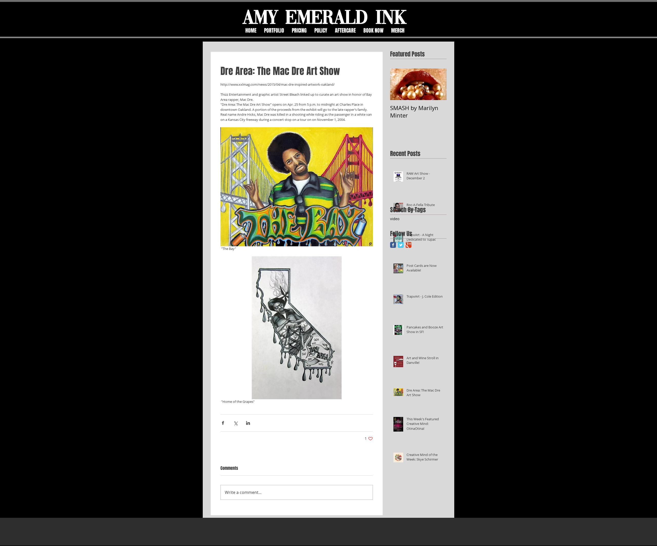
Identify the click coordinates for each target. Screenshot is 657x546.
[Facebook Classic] (393, 245)
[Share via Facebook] (222, 423)
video (394, 218)
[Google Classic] (408, 245)
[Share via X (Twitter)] (235, 423)
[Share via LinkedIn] (248, 423)
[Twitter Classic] (401, 245)
